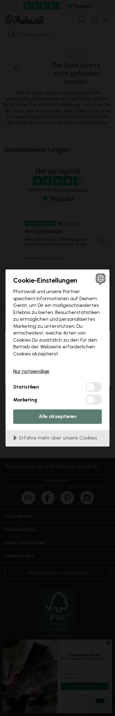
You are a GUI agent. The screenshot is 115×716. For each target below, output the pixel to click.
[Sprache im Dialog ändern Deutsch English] (99, 279)
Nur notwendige (31, 371)
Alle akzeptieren (58, 416)
